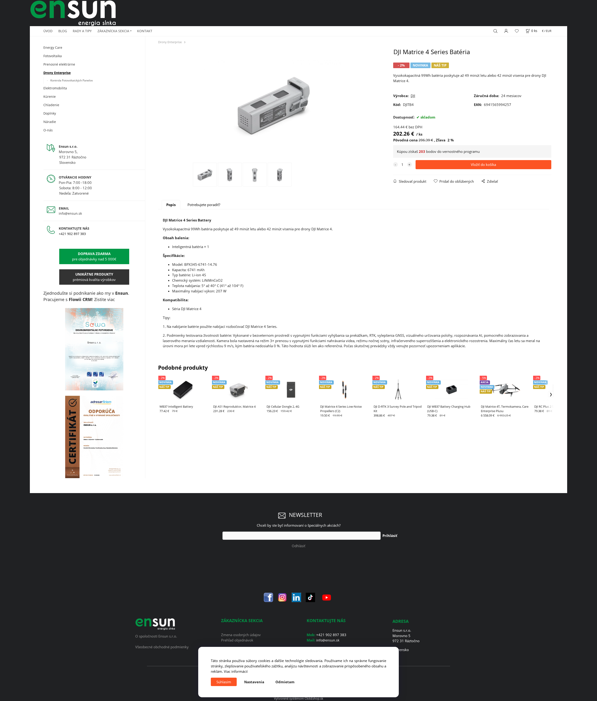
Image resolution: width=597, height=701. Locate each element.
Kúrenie (49, 96)
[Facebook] (268, 597)
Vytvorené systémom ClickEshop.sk (298, 698)
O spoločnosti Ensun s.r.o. (156, 636)
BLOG (62, 31)
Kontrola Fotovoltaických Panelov (71, 80)
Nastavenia (254, 682)
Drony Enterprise (57, 72)
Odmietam (285, 682)
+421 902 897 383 (72, 233)
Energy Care (52, 47)
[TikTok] (310, 597)
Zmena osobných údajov (241, 634)
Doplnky (49, 113)
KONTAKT (144, 31)
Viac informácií (236, 671)
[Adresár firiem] (94, 437)
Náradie (49, 121)
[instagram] (282, 597)
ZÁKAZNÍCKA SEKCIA (113, 31)
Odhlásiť (298, 545)
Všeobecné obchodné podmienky (162, 647)
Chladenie (51, 105)
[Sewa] (94, 349)
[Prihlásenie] (506, 30)
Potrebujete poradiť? (203, 204)
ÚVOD (47, 31)
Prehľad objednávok (237, 640)
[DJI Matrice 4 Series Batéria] (273, 105)
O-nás (48, 130)
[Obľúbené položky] (516, 31)
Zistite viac (104, 299)
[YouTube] (326, 597)
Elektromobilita (55, 88)
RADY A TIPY (82, 31)
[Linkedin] (296, 597)
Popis (171, 204)
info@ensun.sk (70, 213)
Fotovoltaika (52, 56)
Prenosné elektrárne (59, 64)
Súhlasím (223, 682)
